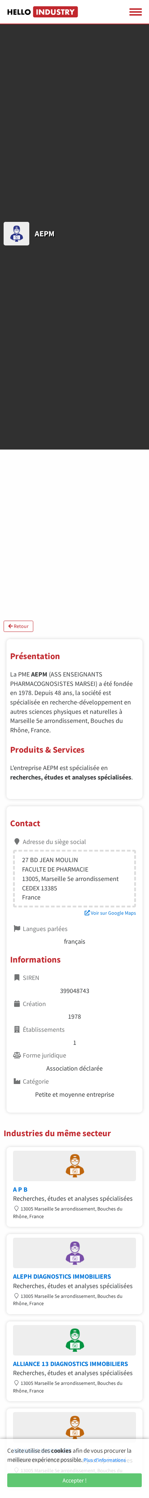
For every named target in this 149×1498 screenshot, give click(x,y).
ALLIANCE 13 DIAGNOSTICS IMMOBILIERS (70, 1364)
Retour (21, 626)
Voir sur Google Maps (113, 913)
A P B (20, 1189)
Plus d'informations (105, 1460)
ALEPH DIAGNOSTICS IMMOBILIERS (62, 1276)
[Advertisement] (74, 535)
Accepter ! (75, 1480)
